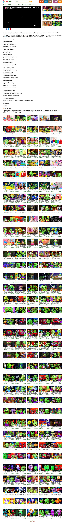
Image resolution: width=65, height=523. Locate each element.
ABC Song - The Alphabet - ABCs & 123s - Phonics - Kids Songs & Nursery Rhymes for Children (20, 190)
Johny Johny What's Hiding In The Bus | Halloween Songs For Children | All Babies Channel (20, 213)
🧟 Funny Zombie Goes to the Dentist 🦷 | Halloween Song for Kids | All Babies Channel (32, 123)
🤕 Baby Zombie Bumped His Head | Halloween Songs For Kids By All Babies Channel (32, 156)
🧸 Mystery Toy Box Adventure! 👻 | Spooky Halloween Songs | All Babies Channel (9, 179)
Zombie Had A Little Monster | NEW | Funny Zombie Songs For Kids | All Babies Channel (44, 292)
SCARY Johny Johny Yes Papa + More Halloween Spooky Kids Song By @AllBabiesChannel (44, 405)
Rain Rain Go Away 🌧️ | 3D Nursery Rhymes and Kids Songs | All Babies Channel (20, 168)
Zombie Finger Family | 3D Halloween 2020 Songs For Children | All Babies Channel (9, 438)
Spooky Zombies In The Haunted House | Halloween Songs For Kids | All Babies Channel (44, 201)
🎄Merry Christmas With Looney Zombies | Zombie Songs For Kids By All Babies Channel (55, 416)
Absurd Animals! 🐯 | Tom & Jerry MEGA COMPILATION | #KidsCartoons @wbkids (20, 201)
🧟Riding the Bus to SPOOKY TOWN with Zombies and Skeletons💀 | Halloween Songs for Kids (20, 326)
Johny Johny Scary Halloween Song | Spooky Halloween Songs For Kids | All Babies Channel (32, 326)
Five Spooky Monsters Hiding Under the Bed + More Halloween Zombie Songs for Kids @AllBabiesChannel (32, 438)
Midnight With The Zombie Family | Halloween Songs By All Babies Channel (8, 168)
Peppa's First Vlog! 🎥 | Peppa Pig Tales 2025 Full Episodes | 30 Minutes (55, 190)
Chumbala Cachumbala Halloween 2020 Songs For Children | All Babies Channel (56, 494)
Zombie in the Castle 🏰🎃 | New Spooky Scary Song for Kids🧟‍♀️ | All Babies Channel (44, 483)
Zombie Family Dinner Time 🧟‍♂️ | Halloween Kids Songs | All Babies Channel (44, 438)
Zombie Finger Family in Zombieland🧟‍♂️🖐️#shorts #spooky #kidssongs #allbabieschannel (20, 371)
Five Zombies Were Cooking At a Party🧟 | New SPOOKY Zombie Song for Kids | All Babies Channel (56, 258)
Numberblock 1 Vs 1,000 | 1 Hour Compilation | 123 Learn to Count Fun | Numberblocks (20, 179)
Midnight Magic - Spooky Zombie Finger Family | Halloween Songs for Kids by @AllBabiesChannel (32, 292)
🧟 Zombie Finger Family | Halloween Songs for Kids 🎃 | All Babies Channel (44, 190)
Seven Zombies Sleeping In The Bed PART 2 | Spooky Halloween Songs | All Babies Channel (44, 156)
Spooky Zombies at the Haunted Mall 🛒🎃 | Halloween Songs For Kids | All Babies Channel (20, 145)
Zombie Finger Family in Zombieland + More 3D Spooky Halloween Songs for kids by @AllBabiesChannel (56, 393)
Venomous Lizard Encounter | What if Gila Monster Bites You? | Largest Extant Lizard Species (32, 168)
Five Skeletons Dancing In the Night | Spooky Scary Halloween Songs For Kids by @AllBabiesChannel (9, 517)
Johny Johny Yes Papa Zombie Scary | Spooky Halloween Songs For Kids (32, 382)
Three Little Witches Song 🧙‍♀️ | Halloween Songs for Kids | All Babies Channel (43, 179)
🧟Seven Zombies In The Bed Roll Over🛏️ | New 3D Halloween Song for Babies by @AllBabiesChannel (8, 449)
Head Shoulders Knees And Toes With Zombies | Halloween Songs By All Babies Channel (9, 371)
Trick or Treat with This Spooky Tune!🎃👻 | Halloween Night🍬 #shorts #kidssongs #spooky (56, 427)
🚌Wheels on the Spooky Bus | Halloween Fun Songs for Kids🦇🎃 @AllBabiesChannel (32, 416)
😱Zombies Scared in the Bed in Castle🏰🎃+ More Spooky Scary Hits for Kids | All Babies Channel (55, 461)
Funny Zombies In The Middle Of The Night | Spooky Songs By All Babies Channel (44, 348)
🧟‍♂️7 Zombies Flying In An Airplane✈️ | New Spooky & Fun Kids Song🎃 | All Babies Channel (9, 494)
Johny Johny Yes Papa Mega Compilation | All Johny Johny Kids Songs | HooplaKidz (32, 494)
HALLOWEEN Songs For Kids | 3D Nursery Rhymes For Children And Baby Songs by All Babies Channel (32, 506)
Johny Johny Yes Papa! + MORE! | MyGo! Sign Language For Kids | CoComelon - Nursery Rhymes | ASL (44, 246)
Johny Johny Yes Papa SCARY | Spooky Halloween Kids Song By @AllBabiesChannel (43, 506)
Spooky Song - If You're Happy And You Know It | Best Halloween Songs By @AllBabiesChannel (56, 517)
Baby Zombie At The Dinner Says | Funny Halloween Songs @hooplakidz (9, 303)
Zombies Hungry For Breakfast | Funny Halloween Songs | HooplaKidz (8, 405)
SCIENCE (55, 1)
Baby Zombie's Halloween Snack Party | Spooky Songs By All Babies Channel (9, 235)
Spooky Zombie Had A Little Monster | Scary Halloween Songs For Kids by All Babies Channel (56, 405)
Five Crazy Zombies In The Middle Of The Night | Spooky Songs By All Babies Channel (32, 348)
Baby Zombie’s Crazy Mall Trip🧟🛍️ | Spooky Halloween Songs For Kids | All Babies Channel (32, 337)
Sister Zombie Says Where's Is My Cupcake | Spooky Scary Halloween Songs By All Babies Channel (9, 201)
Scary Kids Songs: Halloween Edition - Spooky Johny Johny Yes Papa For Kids (20, 270)
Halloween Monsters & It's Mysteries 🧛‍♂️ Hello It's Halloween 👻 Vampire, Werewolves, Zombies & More (56, 213)
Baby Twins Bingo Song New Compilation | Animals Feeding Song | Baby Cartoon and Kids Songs (32, 145)
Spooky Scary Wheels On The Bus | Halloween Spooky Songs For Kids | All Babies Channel (20, 449)
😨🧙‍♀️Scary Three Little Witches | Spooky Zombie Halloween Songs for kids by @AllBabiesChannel (9, 472)
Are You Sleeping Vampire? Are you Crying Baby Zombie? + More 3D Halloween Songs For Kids (32, 461)
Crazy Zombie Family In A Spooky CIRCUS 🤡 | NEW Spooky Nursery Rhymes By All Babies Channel (9, 213)
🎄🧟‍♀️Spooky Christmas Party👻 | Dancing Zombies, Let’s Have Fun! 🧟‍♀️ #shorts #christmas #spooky (9, 348)
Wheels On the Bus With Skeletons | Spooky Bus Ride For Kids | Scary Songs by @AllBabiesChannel (9, 461)
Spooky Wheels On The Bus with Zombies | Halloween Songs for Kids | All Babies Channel (20, 224)
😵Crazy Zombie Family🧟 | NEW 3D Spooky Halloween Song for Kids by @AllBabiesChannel (9, 224)
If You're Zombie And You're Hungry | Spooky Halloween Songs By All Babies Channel (32, 303)
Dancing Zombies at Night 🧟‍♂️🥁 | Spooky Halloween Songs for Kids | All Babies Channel (32, 201)
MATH (46, 1)
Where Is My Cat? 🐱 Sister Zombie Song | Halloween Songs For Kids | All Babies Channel (32, 393)
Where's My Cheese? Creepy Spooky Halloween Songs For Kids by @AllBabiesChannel (32, 427)
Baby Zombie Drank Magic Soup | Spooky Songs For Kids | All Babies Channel (20, 348)
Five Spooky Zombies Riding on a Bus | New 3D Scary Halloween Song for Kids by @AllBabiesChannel (20, 337)
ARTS (60, 1)
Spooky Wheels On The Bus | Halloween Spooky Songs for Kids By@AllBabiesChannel (44, 461)
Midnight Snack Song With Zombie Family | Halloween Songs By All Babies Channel (56, 337)
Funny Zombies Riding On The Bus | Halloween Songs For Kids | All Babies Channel (32, 360)
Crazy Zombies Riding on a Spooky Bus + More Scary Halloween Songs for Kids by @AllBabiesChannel (9, 337)
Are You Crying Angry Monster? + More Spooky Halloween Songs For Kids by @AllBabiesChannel (44, 472)
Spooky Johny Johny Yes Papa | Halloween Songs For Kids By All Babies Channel (43, 517)
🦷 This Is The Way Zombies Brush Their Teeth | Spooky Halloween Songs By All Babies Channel (20, 416)
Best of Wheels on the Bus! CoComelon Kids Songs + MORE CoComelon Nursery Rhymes (20, 134)
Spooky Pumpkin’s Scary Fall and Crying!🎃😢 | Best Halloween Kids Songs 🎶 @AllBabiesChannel (32, 449)
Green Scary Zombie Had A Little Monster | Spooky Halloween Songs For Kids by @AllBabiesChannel (9, 416)
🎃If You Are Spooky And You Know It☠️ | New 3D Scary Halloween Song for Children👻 (56, 506)
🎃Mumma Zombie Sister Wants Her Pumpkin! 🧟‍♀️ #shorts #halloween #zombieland (44, 360)
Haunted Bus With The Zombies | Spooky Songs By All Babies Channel (20, 461)
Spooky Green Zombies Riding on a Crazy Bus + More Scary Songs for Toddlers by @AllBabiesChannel (56, 348)
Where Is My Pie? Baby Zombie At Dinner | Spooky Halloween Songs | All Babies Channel (44, 168)
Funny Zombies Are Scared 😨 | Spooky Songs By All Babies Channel (55, 292)
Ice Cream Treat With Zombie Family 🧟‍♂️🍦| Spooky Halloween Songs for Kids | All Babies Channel (20, 246)
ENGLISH (41, 1)
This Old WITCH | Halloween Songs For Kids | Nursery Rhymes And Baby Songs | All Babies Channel (56, 438)
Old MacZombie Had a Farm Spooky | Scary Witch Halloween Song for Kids (32, 371)
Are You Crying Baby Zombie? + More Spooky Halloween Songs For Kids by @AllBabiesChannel (20, 472)
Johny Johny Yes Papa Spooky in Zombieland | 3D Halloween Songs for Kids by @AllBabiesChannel (32, 270)
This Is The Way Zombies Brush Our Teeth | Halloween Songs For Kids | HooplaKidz (20, 427)
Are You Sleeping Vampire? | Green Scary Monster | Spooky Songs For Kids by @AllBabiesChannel (32, 472)
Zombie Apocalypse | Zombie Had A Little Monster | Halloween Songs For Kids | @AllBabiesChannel (20, 393)
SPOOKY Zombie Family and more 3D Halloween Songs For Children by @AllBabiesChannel (44, 303)
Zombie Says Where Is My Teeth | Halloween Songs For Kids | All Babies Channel (55, 235)
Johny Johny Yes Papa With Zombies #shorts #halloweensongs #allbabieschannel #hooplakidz (44, 281)
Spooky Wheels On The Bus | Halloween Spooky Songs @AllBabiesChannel (43, 382)
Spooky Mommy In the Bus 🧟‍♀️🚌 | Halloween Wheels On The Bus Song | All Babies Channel (9, 134)
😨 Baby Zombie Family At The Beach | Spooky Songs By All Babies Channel (32, 134)
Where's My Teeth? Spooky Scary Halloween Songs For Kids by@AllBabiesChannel (20, 382)
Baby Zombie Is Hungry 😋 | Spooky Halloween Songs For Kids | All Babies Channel (32, 179)
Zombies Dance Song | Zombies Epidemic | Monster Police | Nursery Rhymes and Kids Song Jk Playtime (32, 517)
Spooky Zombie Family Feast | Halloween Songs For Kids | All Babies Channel (8, 145)
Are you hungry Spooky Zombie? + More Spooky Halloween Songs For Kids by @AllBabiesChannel (9, 483)
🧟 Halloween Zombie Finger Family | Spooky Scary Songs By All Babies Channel (44, 235)
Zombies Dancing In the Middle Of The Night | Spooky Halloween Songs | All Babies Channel (44, 213)
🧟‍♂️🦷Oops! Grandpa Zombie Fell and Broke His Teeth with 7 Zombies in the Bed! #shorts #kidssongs (9, 258)
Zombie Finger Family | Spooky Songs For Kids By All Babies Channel (31, 190)
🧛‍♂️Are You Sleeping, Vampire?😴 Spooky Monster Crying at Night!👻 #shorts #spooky (20, 517)
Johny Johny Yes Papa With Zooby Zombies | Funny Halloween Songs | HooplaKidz (44, 258)
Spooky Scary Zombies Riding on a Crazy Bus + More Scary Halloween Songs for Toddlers (56, 326)
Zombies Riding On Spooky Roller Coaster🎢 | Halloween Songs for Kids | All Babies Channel (44, 134)
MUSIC (50, 1)
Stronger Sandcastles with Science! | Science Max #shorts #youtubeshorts (32, 213)
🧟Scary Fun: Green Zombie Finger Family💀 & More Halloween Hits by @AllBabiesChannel (9, 382)
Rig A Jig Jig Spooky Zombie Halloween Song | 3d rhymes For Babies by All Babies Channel (32, 483)
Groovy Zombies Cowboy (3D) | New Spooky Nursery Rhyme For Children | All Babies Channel (20, 438)
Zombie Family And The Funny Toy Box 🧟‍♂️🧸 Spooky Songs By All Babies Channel (44, 270)
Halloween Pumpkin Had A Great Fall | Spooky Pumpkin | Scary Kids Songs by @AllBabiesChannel (56, 483)
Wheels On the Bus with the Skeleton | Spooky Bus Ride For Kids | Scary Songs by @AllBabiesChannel (44, 449)
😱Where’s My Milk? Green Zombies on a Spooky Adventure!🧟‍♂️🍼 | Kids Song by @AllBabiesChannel (20, 281)
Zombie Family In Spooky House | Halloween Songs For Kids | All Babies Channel (55, 179)
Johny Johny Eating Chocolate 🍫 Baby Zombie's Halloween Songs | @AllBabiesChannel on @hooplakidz (9, 292)
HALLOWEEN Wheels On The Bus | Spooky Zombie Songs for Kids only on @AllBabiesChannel (56, 472)
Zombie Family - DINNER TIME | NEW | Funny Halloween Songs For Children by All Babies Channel (56, 303)
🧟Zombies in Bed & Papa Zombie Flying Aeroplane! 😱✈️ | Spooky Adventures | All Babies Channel (44, 494)
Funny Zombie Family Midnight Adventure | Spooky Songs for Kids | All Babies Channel (20, 235)
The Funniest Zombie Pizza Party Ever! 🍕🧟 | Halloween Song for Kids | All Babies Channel (8, 156)
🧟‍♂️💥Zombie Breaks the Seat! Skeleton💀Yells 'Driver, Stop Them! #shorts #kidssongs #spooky (32, 281)
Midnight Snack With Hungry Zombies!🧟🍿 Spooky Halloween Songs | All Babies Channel (44, 145)
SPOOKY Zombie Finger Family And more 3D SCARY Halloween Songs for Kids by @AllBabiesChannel (32, 315)
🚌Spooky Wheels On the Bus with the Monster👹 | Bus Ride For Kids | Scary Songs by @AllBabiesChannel (56, 449)
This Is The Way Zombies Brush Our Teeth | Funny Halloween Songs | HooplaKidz (9, 427)
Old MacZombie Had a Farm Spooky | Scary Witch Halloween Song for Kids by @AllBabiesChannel (44, 371)
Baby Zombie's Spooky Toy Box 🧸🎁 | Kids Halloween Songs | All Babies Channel (20, 360)
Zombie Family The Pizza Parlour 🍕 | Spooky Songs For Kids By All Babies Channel (44, 393)
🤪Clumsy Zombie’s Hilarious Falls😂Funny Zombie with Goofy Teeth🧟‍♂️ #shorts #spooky (56, 246)
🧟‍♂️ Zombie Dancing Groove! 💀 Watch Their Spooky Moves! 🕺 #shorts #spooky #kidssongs (8, 360)
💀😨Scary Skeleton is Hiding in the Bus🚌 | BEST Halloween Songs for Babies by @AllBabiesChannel (56, 382)
